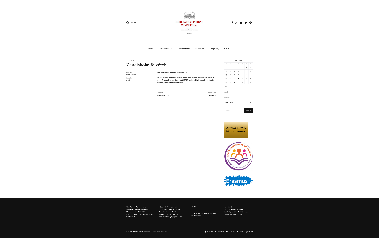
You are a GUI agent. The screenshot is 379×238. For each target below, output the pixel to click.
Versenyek (199, 49)
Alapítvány (215, 49)
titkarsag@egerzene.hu (173, 217)
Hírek (128, 80)
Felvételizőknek (166, 49)
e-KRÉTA (228, 49)
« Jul (226, 92)
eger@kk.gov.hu (236, 214)
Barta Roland (131, 74)
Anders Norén (162, 231)
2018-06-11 (130, 60)
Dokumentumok (184, 49)
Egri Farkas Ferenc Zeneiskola (140, 231)
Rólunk (150, 49)
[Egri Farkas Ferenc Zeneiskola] (189, 22)
